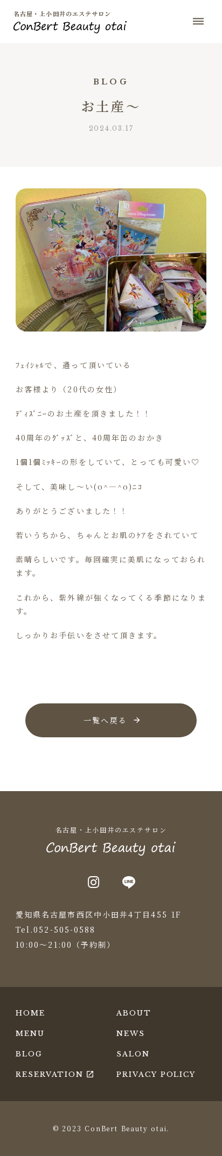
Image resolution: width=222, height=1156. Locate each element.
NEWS (130, 1033)
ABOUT (133, 1013)
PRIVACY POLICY (156, 1074)
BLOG (29, 1054)
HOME (30, 1013)
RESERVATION (50, 1074)
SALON (133, 1054)
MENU (30, 1033)
